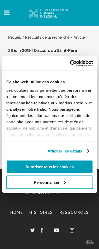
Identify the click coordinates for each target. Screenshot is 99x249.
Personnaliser (46, 182)
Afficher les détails (65, 151)
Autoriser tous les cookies (49, 167)
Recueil (14, 37)
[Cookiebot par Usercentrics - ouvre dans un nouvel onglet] (70, 63)
